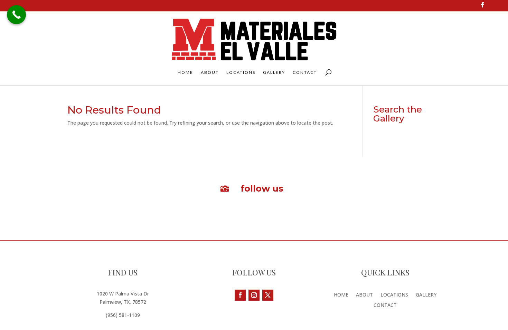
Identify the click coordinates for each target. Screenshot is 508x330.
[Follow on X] (267, 295)
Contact (305, 72)
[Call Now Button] (16, 14)
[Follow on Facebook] (240, 295)
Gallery (274, 72)
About (210, 72)
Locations (240, 72)
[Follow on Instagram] (254, 295)
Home (185, 72)
